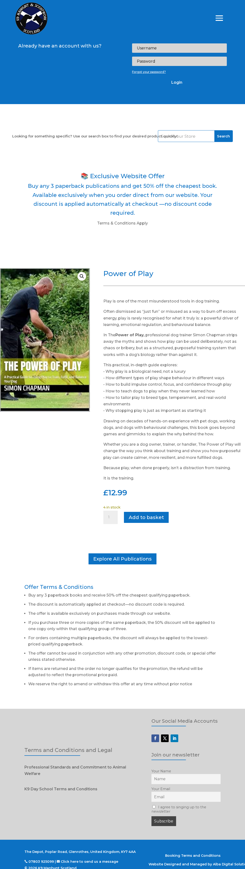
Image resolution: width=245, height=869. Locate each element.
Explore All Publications (122, 559)
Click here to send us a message (89, 861)
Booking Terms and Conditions (193, 855)
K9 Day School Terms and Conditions (60, 789)
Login (176, 82)
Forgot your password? (149, 72)
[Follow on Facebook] (155, 738)
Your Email (160, 789)
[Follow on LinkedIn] (174, 738)
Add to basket (146, 517)
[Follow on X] (165, 738)
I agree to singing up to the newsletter (178, 809)
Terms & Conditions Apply (122, 223)
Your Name (161, 771)
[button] (82, 276)
